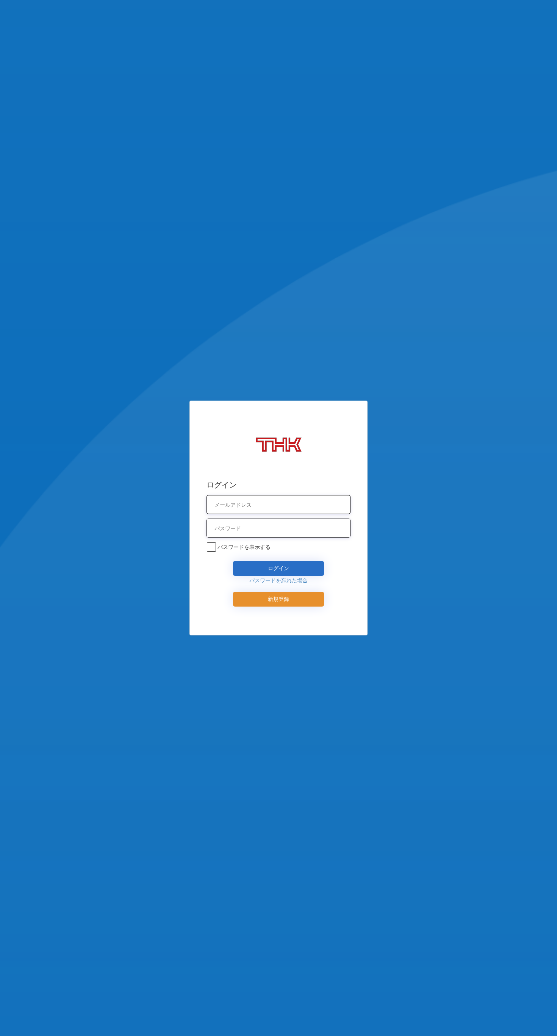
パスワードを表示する (244, 546)
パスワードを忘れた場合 (278, 580)
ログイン (278, 568)
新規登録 (278, 598)
